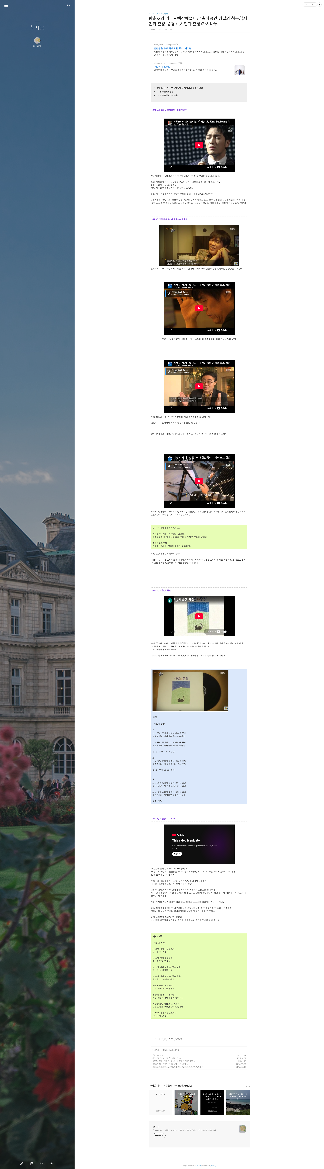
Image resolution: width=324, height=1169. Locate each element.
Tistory (213, 1166)
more (248, 1086)
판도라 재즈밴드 (162, 66)
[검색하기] (68, 5)
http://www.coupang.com (164, 45)
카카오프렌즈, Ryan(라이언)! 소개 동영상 (165, 1058)
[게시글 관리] (161, 1039)
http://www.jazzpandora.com (166, 63)
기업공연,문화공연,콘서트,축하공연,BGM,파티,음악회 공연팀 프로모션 (185, 70)
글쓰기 (22, 1163)
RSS (42, 1163)
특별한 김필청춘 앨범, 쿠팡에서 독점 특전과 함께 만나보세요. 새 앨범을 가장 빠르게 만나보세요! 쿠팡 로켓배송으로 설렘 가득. (199, 53)
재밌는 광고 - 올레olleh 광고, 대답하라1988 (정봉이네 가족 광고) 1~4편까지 (177, 1067)
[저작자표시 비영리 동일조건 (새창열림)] (179, 1039)
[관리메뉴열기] (319, 4)
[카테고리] (6, 5)
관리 (52, 1163)
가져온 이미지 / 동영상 (158, 13)
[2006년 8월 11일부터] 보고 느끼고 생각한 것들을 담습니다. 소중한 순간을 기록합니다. (184, 1130)
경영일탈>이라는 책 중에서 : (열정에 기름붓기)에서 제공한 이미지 (173, 1061)
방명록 (32, 1163)
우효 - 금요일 (157, 1055)
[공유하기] (158, 1039)
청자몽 (37, 28)
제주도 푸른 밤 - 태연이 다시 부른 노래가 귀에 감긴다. (169, 1064)
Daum (199, 1166)
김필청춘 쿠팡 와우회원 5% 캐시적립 (172, 48)
